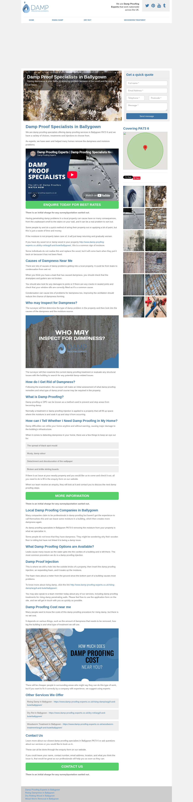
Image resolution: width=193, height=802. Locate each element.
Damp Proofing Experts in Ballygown (42, 789)
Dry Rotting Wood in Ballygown (40, 795)
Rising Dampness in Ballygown (39, 792)
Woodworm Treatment (135, 20)
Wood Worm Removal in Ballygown (42, 798)
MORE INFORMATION (72, 496)
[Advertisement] (96, 46)
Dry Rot (87, 20)
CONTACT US (72, 766)
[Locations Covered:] (24, 3)
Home (31, 20)
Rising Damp (57, 20)
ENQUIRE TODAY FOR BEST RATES (72, 205)
